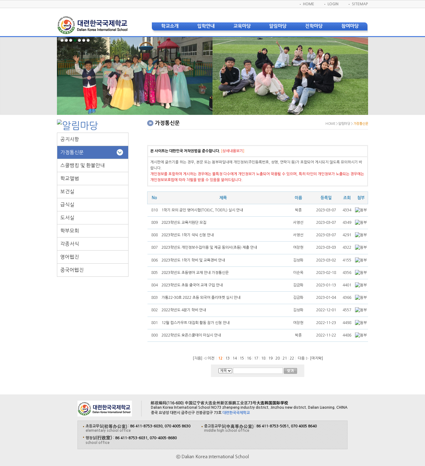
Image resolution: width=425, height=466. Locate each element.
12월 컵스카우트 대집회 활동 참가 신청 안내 (195, 323)
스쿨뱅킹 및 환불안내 (82, 165)
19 (270, 358)
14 (235, 358)
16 (249, 358)
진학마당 (314, 26)
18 (263, 358)
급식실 (67, 204)
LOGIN (333, 4)
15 (242, 358)
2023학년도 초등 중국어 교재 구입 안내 (192, 285)
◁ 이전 (208, 358)
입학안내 (206, 26)
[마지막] (316, 358)
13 (228, 358)
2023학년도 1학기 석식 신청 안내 (187, 235)
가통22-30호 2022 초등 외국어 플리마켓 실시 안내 (201, 297)
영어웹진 (69, 257)
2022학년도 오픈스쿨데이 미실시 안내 (191, 335)
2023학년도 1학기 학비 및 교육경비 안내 (193, 260)
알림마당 (278, 26)
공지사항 (69, 139)
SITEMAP (360, 4)
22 (292, 358)
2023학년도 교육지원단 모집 (183, 222)
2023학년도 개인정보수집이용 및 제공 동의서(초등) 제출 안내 (209, 247)
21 (285, 358)
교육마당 (242, 26)
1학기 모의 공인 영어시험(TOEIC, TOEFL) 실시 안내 (202, 210)
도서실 (67, 217)
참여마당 (350, 26)
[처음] (197, 358)
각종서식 (69, 244)
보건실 (67, 191)
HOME (308, 4)
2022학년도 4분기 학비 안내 (183, 310)
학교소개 (170, 26)
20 (278, 358)
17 (256, 358)
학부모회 (69, 230)
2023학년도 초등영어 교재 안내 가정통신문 (195, 273)
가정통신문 (72, 152)
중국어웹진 (72, 270)
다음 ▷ (302, 358)
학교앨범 (69, 178)
